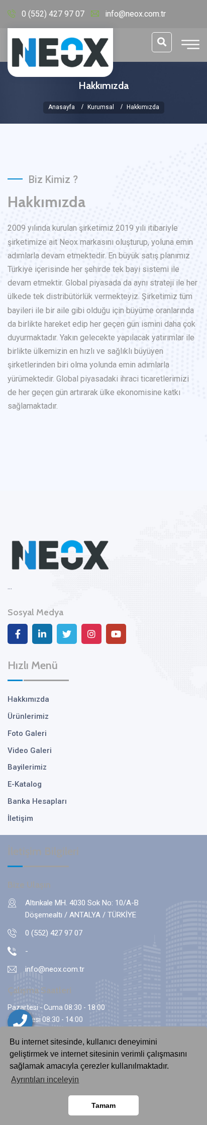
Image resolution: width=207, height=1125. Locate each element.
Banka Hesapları (37, 801)
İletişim (20, 818)
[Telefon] (20, 1022)
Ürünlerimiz (28, 716)
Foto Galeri (27, 733)
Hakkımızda (28, 699)
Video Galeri (30, 750)
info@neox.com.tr (135, 14)
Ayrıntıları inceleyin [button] (45, 1079)
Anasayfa (61, 107)
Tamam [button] (103, 1105)
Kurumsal (100, 107)
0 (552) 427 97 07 (53, 14)
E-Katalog (25, 784)
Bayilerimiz (27, 767)
